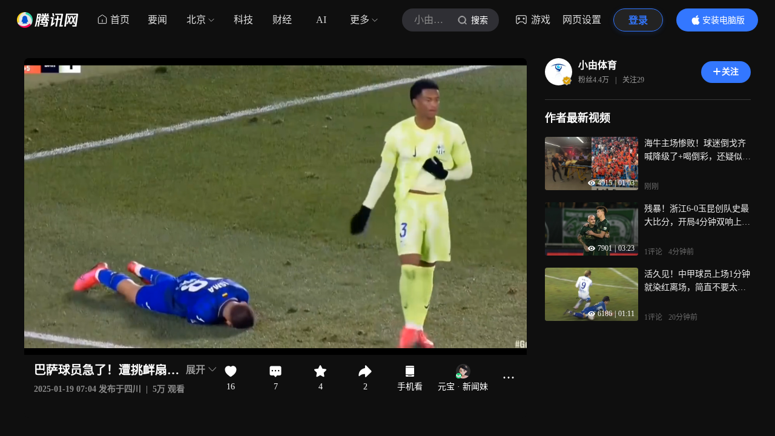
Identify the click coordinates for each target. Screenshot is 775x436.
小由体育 (597, 65)
